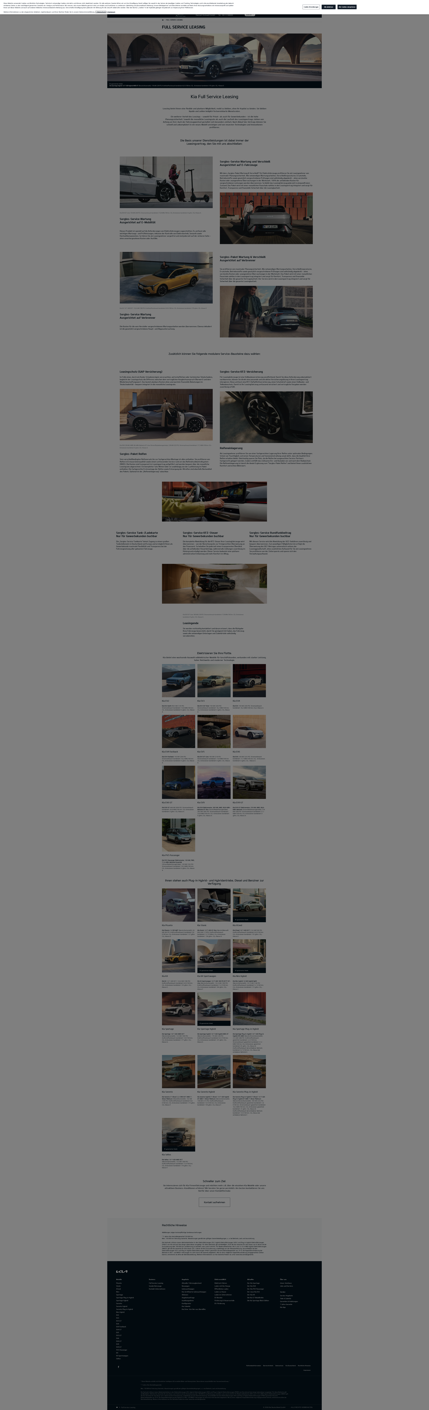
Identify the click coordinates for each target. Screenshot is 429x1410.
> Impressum (110, 12)
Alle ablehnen (328, 7)
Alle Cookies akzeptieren (347, 7)
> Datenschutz (101, 12)
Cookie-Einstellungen (311, 7)
